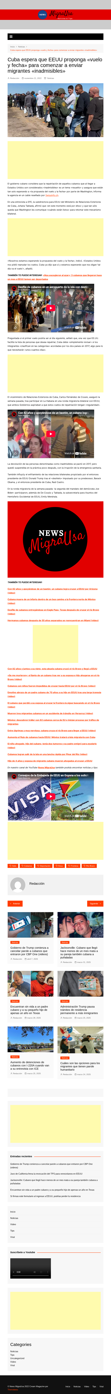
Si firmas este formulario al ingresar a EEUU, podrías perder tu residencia (45, 1196)
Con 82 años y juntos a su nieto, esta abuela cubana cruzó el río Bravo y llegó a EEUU (52, 668)
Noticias (50, 78)
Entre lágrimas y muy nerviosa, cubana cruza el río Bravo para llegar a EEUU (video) (52, 730)
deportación (45, 866)
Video (13, 1224)
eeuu (60, 866)
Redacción (14, 78)
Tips (12, 1231)
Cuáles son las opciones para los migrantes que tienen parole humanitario (80, 1066)
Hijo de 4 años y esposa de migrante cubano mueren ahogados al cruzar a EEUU (50, 761)
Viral (12, 1237)
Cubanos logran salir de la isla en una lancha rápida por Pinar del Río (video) (47, 754)
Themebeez (13, 1389)
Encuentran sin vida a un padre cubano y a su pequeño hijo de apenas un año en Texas (29, 1010)
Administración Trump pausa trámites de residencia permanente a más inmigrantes (79, 1010)
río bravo (90, 866)
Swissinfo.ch (51, 195)
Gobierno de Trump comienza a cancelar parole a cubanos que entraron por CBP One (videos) (29, 951)
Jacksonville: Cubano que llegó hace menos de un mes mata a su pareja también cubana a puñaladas (54, 1182)
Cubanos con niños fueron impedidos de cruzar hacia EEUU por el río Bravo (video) (52, 686)
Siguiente (94, 903)
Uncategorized (17, 1358)
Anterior (16, 903)
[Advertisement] (55, 160)
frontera (74, 866)
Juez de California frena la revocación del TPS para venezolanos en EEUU (46, 1174)
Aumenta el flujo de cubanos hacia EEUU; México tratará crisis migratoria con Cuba (51, 737)
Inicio (12, 1212)
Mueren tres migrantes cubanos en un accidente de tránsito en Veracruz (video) (50, 713)
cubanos (28, 866)
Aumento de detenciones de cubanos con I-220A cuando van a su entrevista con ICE (29, 1065)
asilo (14, 866)
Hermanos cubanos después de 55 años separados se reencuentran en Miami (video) (53, 620)
